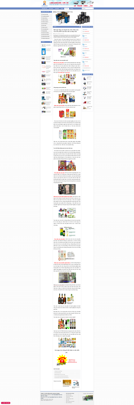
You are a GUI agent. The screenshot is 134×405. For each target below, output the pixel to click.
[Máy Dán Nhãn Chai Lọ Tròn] (44, 84)
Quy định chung (68, 394)
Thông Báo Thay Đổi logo (58, 371)
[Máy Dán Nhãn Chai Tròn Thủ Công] (76, 383)
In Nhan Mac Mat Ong (58, 372)
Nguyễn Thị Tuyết (87, 70)
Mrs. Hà (85, 35)
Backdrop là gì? (48, 61)
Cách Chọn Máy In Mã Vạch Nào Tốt (46, 112)
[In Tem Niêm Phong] (84, 102)
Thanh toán (68, 397)
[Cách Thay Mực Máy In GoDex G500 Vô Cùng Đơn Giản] (44, 92)
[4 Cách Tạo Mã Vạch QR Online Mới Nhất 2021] (44, 45)
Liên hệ (71, 8)
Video (62, 8)
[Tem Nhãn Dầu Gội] (84, 78)
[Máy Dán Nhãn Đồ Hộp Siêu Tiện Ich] (44, 80)
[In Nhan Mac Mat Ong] (67, 383)
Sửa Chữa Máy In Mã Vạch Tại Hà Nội (48, 108)
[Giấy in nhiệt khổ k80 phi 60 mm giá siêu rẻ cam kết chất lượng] (44, 57)
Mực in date (44, 25)
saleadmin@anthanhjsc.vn (87, 59)
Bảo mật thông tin (69, 402)
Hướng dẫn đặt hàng (69, 396)
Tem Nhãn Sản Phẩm (45, 16)
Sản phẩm (57, 8)
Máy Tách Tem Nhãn (45, 32)
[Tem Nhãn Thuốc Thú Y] (84, 107)
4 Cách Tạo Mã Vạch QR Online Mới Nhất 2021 (46, 45)
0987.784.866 (6, 402)
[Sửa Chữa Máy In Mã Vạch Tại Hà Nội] (44, 108)
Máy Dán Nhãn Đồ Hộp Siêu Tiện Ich (48, 80)
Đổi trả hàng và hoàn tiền (70, 401)
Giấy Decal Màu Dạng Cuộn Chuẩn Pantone (48, 88)
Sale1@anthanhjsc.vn (87, 33)
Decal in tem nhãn (45, 14)
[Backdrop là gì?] (44, 62)
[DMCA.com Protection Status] (89, 395)
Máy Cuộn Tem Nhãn (45, 34)
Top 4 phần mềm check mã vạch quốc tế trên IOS (62, 377)
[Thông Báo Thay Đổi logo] (58, 380)
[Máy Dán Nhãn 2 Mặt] (84, 83)
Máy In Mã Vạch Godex (45, 36)
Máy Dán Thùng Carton (45, 38)
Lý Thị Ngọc (86, 61)
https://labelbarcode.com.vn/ (48, 400)
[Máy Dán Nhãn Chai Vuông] (84, 98)
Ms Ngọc (85, 44)
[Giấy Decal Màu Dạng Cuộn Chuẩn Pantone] (44, 88)
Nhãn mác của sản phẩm (59, 284)
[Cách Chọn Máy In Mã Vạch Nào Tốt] (44, 112)
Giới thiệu (51, 8)
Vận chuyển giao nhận (69, 398)
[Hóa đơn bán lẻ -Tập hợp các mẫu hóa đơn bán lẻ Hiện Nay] (44, 66)
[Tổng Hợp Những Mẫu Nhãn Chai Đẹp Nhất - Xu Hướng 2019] (44, 103)
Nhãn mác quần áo (45, 21)
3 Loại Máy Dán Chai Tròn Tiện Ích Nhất (48, 71)
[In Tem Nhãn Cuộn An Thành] (88, 398)
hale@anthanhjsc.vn (87, 50)
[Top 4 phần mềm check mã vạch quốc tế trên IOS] (44, 51)
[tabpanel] (72, 18)
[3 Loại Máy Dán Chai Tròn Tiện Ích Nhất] (44, 71)
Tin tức (66, 8)
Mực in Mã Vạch (44, 23)
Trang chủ (45, 8)
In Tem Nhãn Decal (45, 29)
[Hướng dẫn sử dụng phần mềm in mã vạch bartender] (44, 98)
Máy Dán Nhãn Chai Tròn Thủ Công (60, 374)
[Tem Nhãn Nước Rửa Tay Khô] (44, 75)
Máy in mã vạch (44, 27)
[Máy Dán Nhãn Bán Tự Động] (84, 88)
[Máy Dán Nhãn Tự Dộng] (84, 93)
